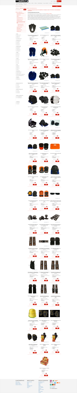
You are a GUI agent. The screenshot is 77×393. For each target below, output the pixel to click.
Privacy (28, 387)
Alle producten (21, 8)
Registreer (55, 1)
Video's (28, 383)
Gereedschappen (40, 3)
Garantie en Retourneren (19, 384)
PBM (17, 4)
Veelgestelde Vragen (29, 385)
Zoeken (57, 6)
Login (51, 1)
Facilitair (35, 3)
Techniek (25, 4)
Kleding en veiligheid (56, 3)
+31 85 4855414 (53, 386)
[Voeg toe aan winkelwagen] (35, 43)
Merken (28, 382)
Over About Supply (29, 381)
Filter (25, 9)
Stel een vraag (17, 381)
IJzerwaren (50, 3)
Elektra (32, 3)
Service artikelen (21, 4)
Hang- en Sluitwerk (45, 3)
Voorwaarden (28, 386)
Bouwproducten (25, 3)
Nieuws (28, 384)
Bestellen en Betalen (18, 383)
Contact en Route (18, 382)
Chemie (29, 3)
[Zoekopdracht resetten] (50, 6)
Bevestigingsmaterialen (19, 3)
